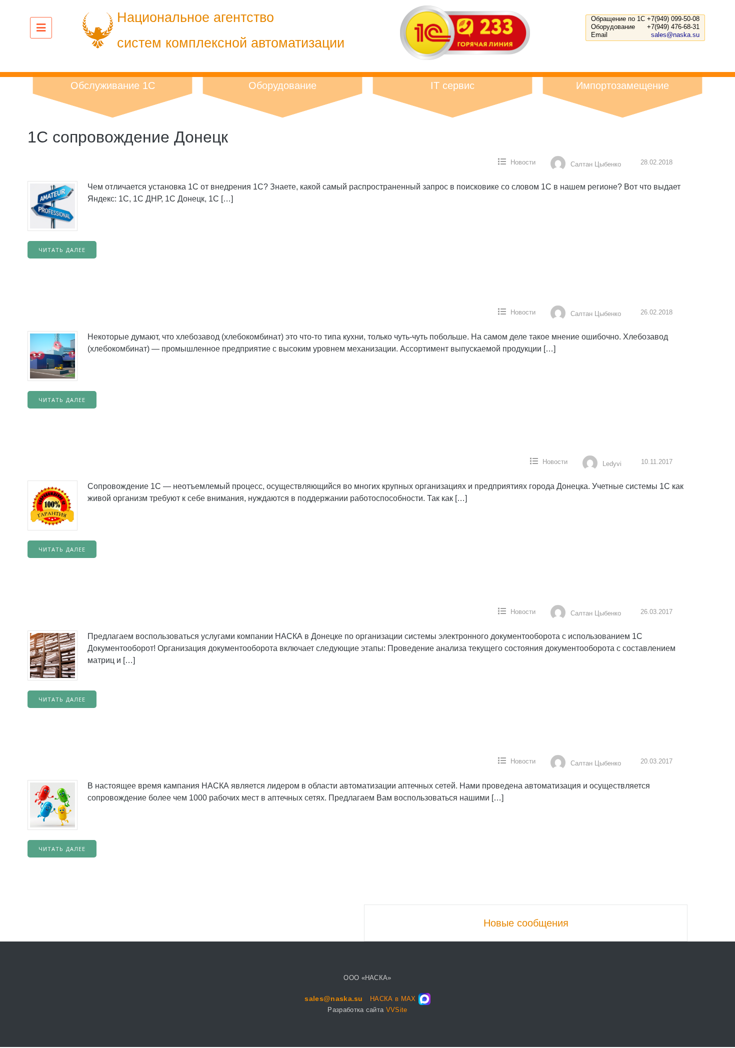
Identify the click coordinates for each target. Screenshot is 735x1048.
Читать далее (62, 250)
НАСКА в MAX (393, 998)
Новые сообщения (526, 923)
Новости (523, 162)
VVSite (397, 1010)
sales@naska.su (675, 34)
